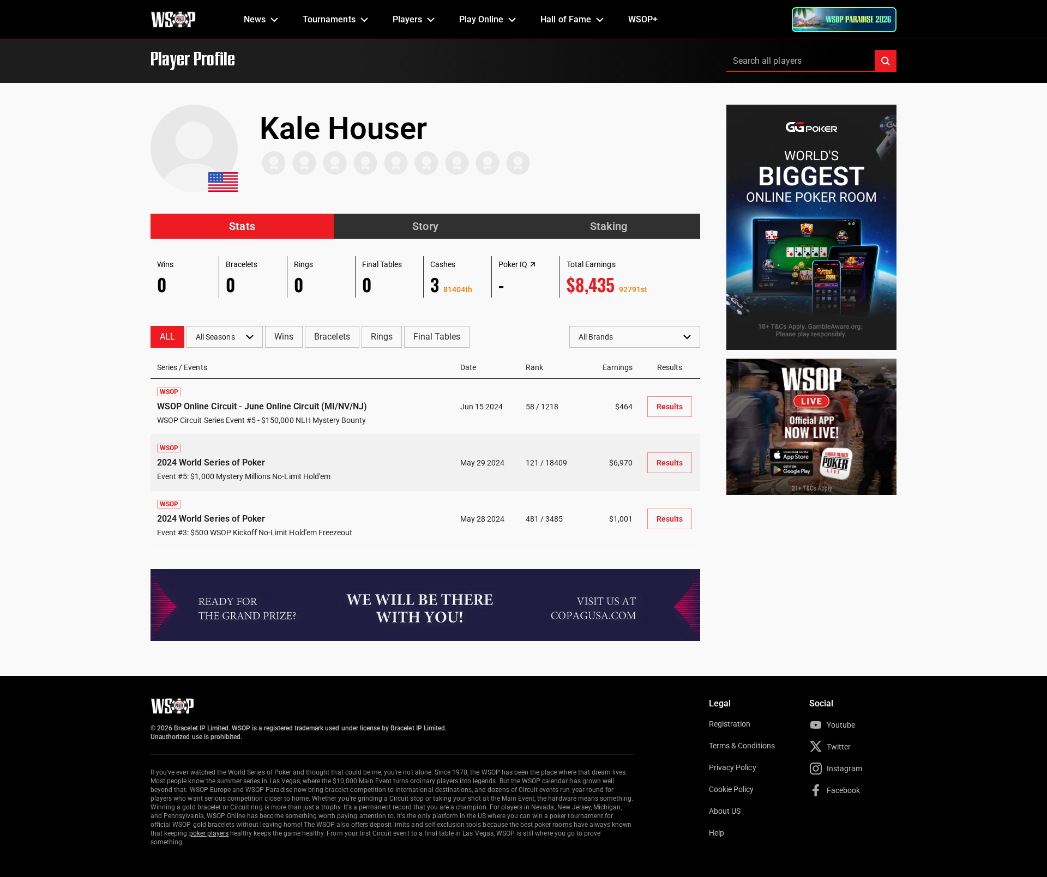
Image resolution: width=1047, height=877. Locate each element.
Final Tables (436, 336)
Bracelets (332, 336)
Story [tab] (425, 226)
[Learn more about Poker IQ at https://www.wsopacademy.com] (532, 264)
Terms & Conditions (742, 745)
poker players (209, 833)
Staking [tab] (608, 226)
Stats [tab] (242, 226)
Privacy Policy (732, 767)
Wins (283, 336)
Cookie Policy (731, 789)
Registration (729, 723)
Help (716, 832)
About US (725, 811)
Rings (382, 336)
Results (670, 406)
